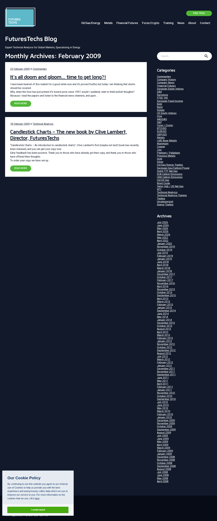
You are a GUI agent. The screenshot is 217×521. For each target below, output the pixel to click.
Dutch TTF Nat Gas (167, 171)
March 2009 (163, 447)
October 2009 (164, 426)
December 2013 (166, 322)
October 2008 (164, 463)
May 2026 (162, 228)
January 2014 (164, 319)
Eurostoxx (162, 94)
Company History (166, 79)
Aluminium (162, 143)
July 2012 (162, 356)
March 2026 (163, 234)
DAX (159, 91)
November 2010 (166, 392)
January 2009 (164, 453)
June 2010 (163, 405)
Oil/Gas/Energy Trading (170, 164)
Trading (161, 198)
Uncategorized (165, 201)
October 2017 (164, 277)
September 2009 (166, 429)
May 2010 (162, 408)
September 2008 (166, 466)
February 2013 (165, 338)
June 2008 (163, 475)
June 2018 (163, 261)
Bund (160, 107)
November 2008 (166, 459)
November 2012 (166, 344)
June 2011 (163, 377)
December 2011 (166, 368)
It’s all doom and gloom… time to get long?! (58, 77)
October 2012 (164, 347)
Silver (160, 161)
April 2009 (162, 444)
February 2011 (165, 386)
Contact (205, 23)
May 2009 (162, 441)
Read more (20, 103)
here (37, 498)
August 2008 (164, 469)
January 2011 (164, 389)
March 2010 (163, 411)
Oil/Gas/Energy (90, 23)
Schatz (161, 110)
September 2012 (166, 350)
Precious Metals (166, 155)
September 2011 (166, 374)
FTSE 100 (162, 97)
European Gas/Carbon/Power (173, 168)
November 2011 (166, 371)
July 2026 (162, 222)
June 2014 (163, 313)
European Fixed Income (170, 101)
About (192, 23)
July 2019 (162, 252)
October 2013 (164, 325)
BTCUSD (161, 128)
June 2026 (163, 225)
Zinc (159, 149)
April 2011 (162, 383)
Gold (159, 158)
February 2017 (165, 280)
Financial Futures (127, 23)
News (180, 23)
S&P (159, 122)
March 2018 (163, 268)
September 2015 (166, 295)
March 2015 (163, 301)
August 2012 (164, 353)
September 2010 (166, 399)
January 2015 (164, 307)
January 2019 (164, 258)
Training (168, 23)
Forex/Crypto (150, 23)
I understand (38, 509)
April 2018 (162, 264)
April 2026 (162, 231)
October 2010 (164, 396)
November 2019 (166, 246)
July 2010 (162, 402)
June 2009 (163, 438)
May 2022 (162, 237)
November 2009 (166, 423)
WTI (159, 189)
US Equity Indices (166, 113)
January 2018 (164, 271)
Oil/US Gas (163, 180)
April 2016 (162, 286)
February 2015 (165, 304)
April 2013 (162, 332)
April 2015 (162, 298)
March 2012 (163, 359)
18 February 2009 (20, 123)
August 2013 (164, 328)
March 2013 (163, 335)
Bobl (159, 104)
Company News (165, 82)
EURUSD (161, 131)
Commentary (40, 69)
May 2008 (162, 478)
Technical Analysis (43, 123)
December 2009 (166, 420)
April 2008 (162, 481)
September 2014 (166, 310)
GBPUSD (162, 134)
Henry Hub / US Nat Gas (170, 186)
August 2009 (164, 432)
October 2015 (164, 292)
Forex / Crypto (165, 125)
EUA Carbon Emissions (169, 174)
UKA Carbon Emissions (170, 177)
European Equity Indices (170, 88)
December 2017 (166, 274)
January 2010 (164, 417)
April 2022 (162, 240)
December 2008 (166, 456)
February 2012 (165, 362)
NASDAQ (162, 119)
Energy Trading (165, 204)
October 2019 (164, 249)
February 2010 (165, 414)
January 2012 (164, 365)
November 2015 (166, 289)
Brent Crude (163, 183)
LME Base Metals (167, 140)
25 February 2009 (20, 69)
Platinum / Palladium (168, 152)
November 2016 (166, 283)
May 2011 (162, 380)
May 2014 (162, 316)
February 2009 (165, 450)
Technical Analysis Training (172, 195)
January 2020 (164, 243)
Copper (161, 146)
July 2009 (162, 435)
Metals (108, 23)
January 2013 (164, 341)
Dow (159, 116)
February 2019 (165, 255)
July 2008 (162, 472)
